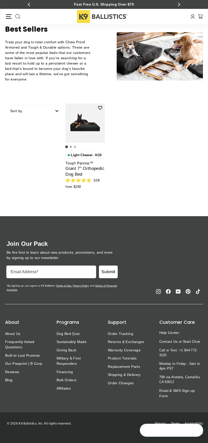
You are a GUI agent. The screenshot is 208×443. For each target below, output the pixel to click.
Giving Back (67, 350)
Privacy (160, 423)
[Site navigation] (8, 16)
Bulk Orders (67, 380)
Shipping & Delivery (124, 375)
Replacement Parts (124, 367)
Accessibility (194, 423)
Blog (8, 380)
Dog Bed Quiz (68, 334)
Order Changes (121, 383)
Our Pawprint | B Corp (23, 363)
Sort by (16, 111)
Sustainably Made (72, 342)
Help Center (169, 333)
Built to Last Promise (22, 355)
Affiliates (64, 388)
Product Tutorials (122, 358)
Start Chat (191, 341)
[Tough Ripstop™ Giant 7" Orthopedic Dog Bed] (85, 123)
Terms (175, 423)
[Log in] (191, 17)
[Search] (16, 16)
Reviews (12, 372)
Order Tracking (120, 334)
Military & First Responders (69, 361)
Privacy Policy (81, 285)
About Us (13, 334)
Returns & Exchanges (126, 342)
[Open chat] (197, 431)
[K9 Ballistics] (102, 16)
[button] (29, 4)
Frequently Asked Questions (19, 344)
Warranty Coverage (124, 350)
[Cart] (199, 16)
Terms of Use (63, 285)
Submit (108, 272)
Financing (65, 372)
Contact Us (168, 341)
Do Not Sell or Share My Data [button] (181, 433)
